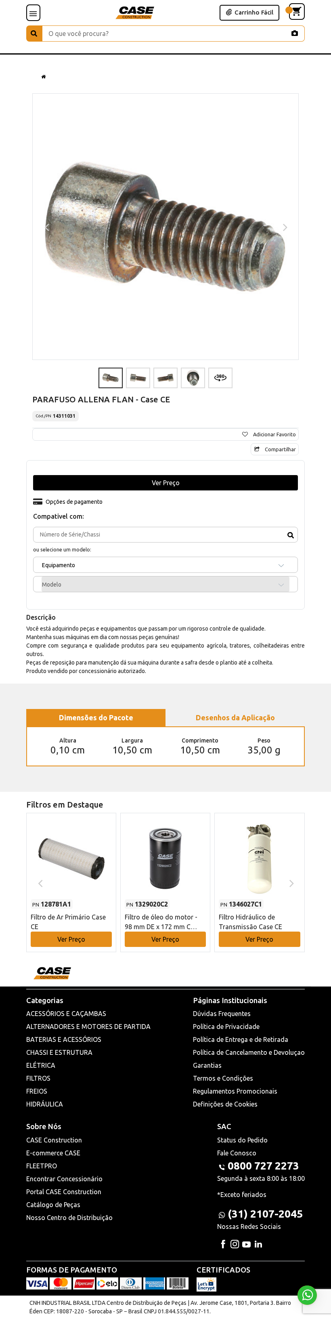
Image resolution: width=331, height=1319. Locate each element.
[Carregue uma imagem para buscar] (295, 33)
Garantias (207, 1065)
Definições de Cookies (225, 1104)
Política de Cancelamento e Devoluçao (249, 1052)
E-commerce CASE (53, 1153)
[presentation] (46, 226)
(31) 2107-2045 (265, 1214)
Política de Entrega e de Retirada (240, 1039)
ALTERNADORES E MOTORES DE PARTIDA (88, 1026)
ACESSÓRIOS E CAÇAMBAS (66, 1013)
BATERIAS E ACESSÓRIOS (63, 1039)
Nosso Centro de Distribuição (69, 1217)
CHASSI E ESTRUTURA (59, 1052)
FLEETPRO (41, 1166)
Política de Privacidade (226, 1026)
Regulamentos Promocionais (235, 1091)
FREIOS (36, 1091)
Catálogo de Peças (53, 1204)
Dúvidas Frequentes (222, 1013)
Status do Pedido (242, 1140)
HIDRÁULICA (44, 1104)
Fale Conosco (236, 1153)
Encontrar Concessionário (64, 1178)
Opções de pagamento (74, 502)
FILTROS (38, 1078)
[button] (71, 875)
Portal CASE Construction (63, 1191)
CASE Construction (54, 1140)
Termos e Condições (223, 1078)
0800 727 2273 (263, 1166)
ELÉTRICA (40, 1065)
